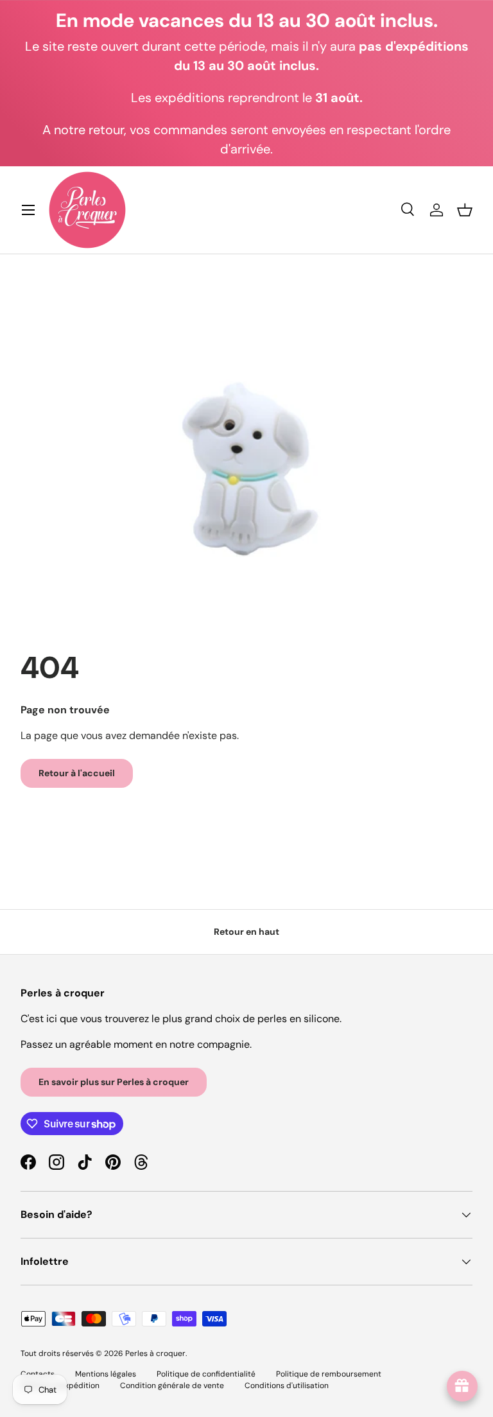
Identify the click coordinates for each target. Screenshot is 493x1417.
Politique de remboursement (328, 1374)
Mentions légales (105, 1374)
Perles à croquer (155, 1353)
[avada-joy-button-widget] (462, 1386)
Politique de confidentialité (206, 1374)
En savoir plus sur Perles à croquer (114, 1082)
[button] (465, 210)
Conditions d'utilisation (287, 1385)
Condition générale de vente (172, 1385)
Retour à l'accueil (77, 773)
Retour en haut (246, 931)
